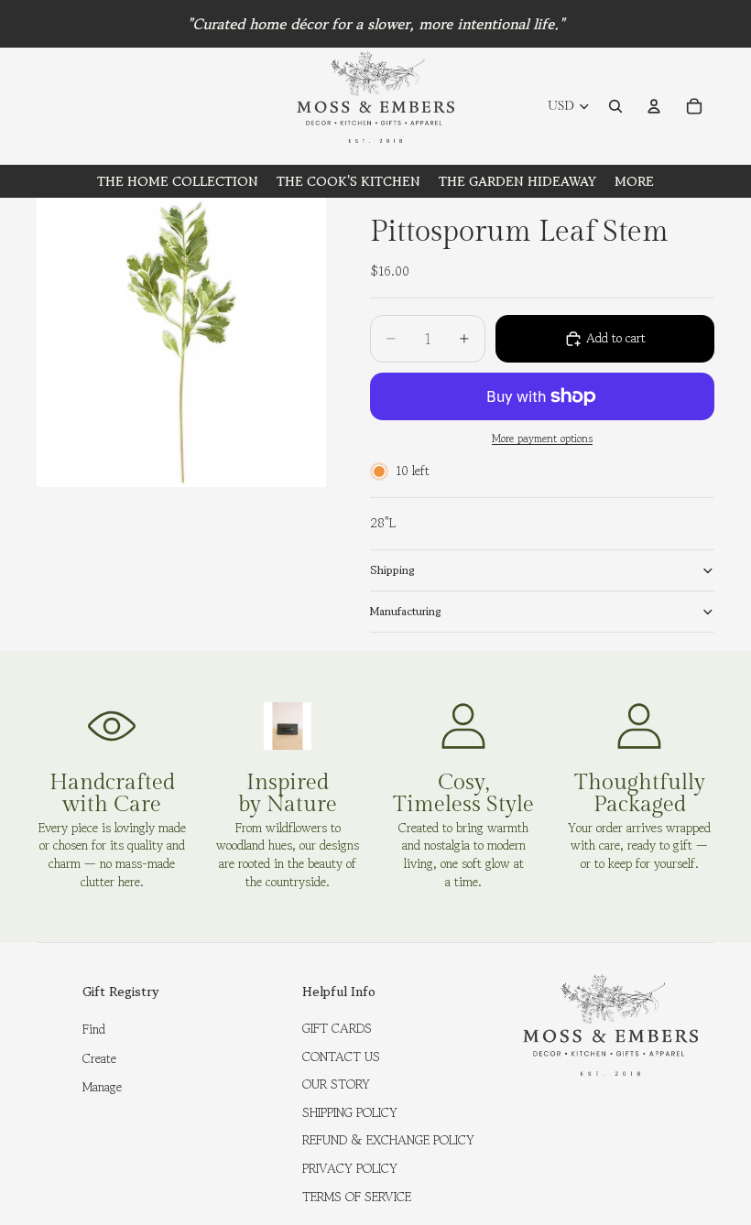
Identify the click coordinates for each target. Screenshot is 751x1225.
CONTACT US (341, 1056)
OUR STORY (336, 1084)
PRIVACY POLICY (349, 1168)
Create (99, 1058)
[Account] (654, 106)
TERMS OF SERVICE (356, 1196)
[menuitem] (634, 181)
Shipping (392, 570)
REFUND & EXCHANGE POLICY (388, 1140)
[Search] (615, 106)
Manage (102, 1087)
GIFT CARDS (337, 1028)
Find (93, 1029)
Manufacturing (405, 611)
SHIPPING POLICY (349, 1112)
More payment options (542, 438)
